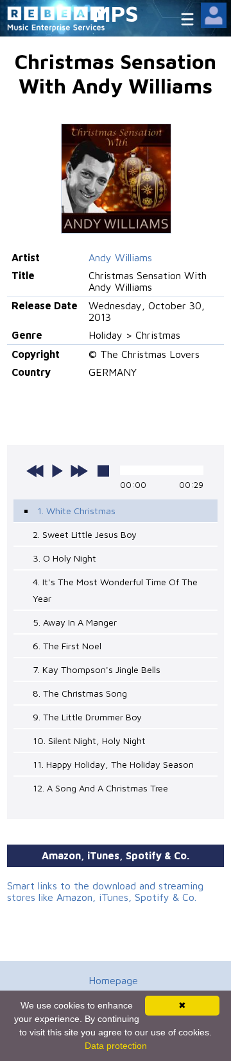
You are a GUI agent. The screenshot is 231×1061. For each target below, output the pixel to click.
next (79, 471)
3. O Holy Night (64, 558)
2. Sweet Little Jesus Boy (85, 534)
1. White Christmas (76, 510)
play (57, 470)
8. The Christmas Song (80, 693)
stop (103, 471)
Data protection (116, 1046)
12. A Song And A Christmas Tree (100, 787)
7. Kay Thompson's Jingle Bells (96, 669)
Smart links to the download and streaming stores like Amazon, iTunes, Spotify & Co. (105, 891)
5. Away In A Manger (75, 622)
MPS (115, 13)
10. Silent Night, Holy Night (89, 740)
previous (35, 471)
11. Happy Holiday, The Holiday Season (113, 764)
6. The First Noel (67, 645)
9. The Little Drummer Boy (87, 716)
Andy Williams (120, 257)
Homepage (113, 980)
